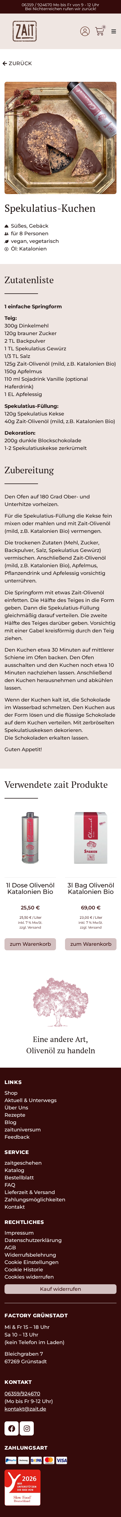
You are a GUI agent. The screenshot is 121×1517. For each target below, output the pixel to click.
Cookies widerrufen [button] (29, 1277)
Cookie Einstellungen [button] (32, 1262)
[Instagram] (27, 1428)
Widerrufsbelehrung (30, 1255)
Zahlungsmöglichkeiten (35, 1199)
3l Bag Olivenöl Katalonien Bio (91, 888)
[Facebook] (12, 1428)
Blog (10, 1122)
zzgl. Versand (30, 927)
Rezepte (15, 1115)
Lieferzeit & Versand (30, 1192)
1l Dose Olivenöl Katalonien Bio (30, 888)
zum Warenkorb (30, 944)
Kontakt (15, 1207)
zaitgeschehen (23, 1163)
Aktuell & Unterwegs (31, 1100)
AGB (10, 1247)
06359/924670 (22, 1394)
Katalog (14, 1170)
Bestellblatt (19, 1177)
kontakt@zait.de (25, 1409)
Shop (11, 1093)
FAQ (10, 1185)
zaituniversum (23, 1130)
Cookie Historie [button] (24, 1269)
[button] (114, 31)
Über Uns (16, 1108)
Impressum (19, 1233)
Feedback (17, 1137)
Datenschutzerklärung (33, 1240)
